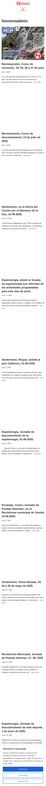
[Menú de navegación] (23, 9)
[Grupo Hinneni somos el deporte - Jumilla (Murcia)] (23, 4)
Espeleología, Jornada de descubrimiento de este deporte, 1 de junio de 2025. (22, 727)
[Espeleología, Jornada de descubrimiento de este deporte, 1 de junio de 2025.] (23, 698)
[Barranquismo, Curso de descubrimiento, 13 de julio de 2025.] (23, 108)
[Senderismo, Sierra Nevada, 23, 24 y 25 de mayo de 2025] (23, 556)
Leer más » (37, 82)
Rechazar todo (23, 781)
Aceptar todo (23, 769)
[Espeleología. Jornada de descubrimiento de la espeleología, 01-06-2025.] (23, 406)
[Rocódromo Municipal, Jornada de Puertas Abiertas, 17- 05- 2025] (23, 628)
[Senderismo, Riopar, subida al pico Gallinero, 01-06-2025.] (23, 334)
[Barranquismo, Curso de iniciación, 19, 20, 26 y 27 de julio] (23, 43)
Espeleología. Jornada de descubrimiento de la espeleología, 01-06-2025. (18, 435)
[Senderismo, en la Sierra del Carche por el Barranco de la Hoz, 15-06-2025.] (23, 181)
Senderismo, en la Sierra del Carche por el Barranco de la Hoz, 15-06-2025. (20, 210)
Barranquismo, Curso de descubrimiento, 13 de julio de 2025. (21, 137)
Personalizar (23, 775)
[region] (23, 765)
